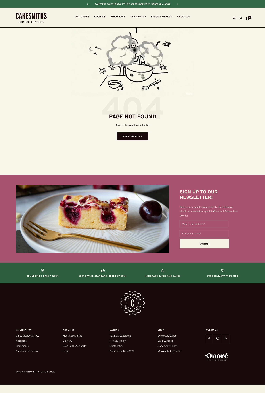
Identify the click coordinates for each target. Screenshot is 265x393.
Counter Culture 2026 (122, 351)
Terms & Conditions (120, 335)
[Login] (240, 18)
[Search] (234, 18)
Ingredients (22, 346)
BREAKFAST (117, 16)
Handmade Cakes (167, 346)
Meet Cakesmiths (72, 335)
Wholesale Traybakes (169, 351)
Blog (65, 351)
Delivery (67, 340)
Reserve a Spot (160, 4)
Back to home (132, 136)
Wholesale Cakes (167, 335)
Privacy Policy (118, 340)
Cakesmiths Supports (74, 346)
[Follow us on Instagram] (217, 338)
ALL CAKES (82, 16)
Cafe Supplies (165, 340)
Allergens (21, 340)
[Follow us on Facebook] (209, 338)
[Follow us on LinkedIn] (226, 338)
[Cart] (247, 18)
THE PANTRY (138, 16)
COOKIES (100, 16)
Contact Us (116, 346)
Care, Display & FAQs (27, 335)
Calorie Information (27, 351)
